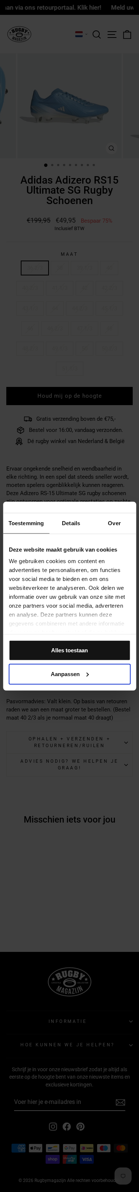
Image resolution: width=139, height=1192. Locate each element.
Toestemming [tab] (26, 523)
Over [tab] (114, 523)
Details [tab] (71, 523)
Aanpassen (65, 674)
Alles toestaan (69, 650)
